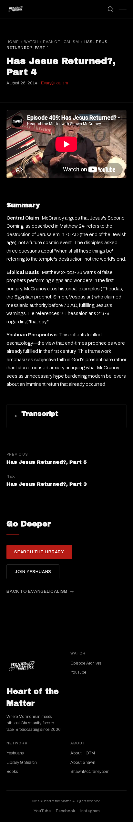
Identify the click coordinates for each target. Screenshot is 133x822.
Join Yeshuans (33, 571)
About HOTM (82, 753)
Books (12, 771)
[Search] (110, 9)
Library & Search (21, 762)
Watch (31, 42)
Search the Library (39, 552)
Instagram (90, 811)
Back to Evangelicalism (36, 591)
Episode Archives (85, 663)
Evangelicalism (61, 42)
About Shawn (82, 762)
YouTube (78, 672)
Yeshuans (15, 753)
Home (12, 42)
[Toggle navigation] (123, 9)
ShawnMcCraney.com (89, 771)
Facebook (65, 811)
